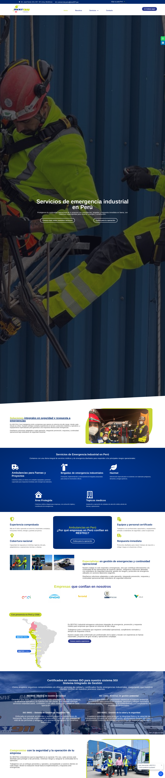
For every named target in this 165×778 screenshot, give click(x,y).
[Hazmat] (113, 467)
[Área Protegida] (38, 494)
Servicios (92, 10)
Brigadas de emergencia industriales (82, 473)
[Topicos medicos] (89, 494)
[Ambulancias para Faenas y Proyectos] (15, 467)
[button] (25, 615)
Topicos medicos (96, 500)
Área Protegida (43, 500)
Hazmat (114, 473)
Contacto (109, 10)
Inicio (66, 10)
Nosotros (78, 10)
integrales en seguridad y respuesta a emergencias (40, 419)
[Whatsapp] (163, 38)
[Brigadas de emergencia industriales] (64, 467)
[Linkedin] (163, 43)
